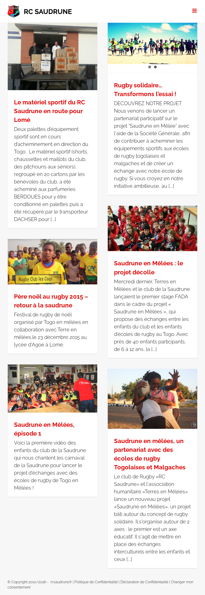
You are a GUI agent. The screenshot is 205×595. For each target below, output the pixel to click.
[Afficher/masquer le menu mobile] (195, 10)
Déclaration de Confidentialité (144, 582)
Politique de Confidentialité (96, 582)
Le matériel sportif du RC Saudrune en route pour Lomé (49, 111)
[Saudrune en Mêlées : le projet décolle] (152, 228)
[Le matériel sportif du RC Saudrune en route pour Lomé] (52, 56)
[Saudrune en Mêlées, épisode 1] (52, 388)
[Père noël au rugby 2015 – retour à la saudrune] (52, 261)
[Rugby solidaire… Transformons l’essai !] (152, 43)
